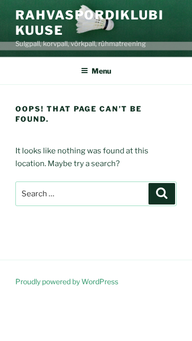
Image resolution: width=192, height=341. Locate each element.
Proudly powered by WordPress (66, 281)
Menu (101, 70)
